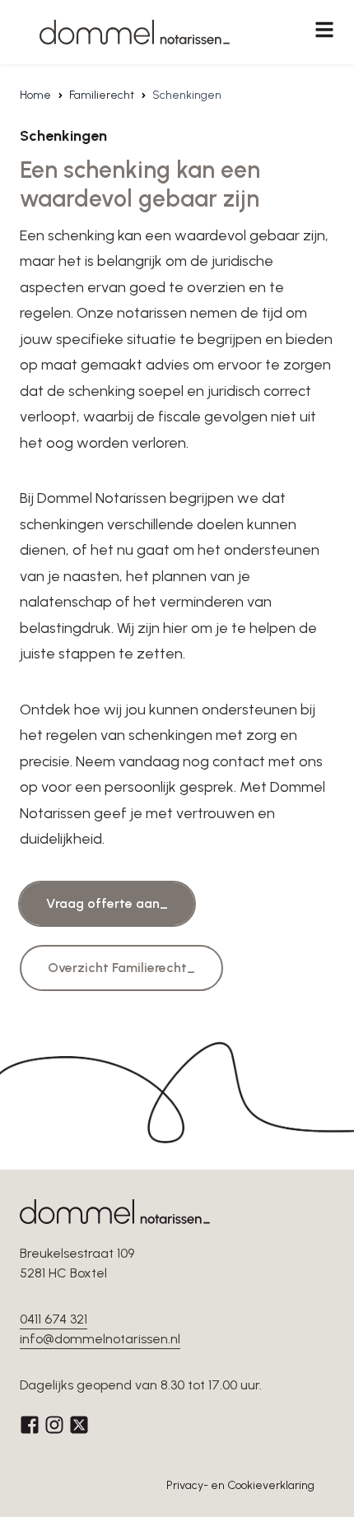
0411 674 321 (53, 1319)
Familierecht (101, 95)
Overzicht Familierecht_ (121, 967)
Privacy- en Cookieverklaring (240, 1485)
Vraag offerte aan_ (107, 903)
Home (35, 95)
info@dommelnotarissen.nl (100, 1339)
